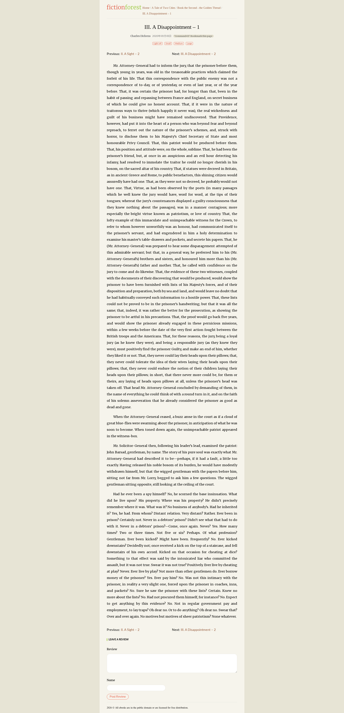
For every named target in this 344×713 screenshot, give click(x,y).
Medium (179, 43)
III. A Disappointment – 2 (198, 54)
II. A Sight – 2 (130, 54)
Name (111, 680)
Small (168, 43)
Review (112, 649)
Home (145, 7)
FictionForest (124, 6)
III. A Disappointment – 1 (156, 13)
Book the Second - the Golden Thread (199, 7)
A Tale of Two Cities (163, 7)
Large (189, 43)
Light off (157, 43)
